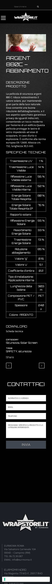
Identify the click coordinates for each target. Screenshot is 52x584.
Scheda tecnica (14, 331)
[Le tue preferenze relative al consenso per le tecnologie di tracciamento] (26, 579)
